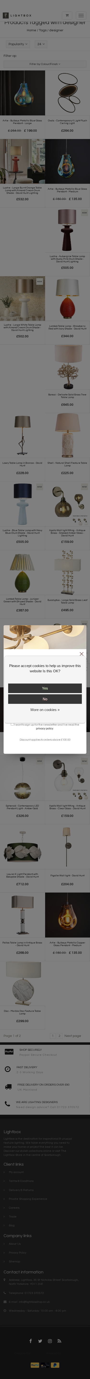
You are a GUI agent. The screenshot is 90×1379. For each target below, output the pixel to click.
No (45, 699)
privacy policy (44, 728)
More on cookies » (45, 710)
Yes (45, 688)
